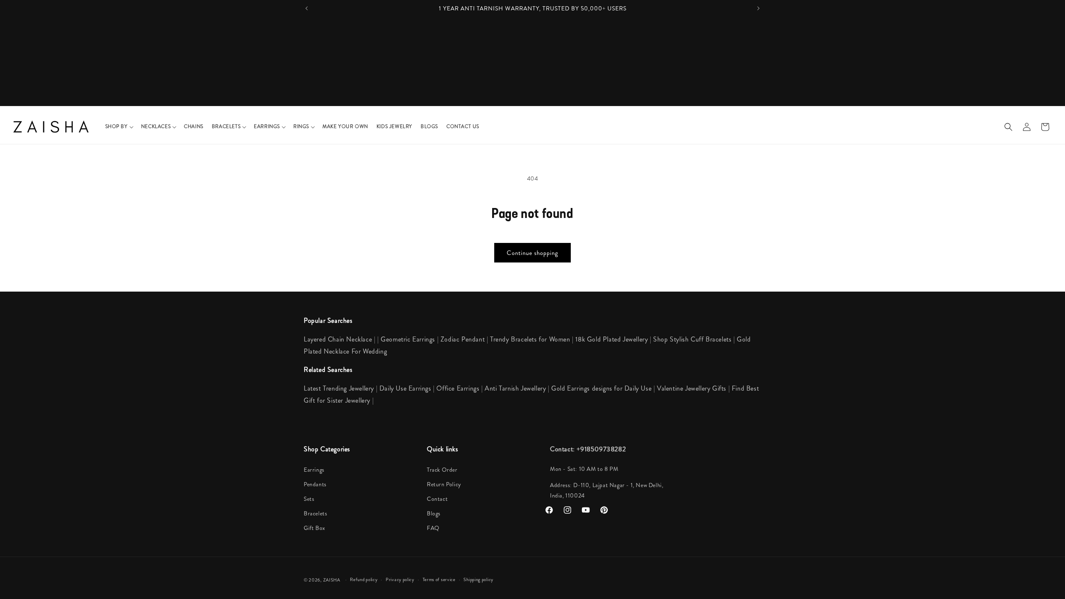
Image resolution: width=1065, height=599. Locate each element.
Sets (309, 499)
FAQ (433, 528)
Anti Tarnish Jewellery (516, 388)
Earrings (314, 469)
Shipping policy (478, 579)
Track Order (442, 469)
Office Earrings (457, 388)
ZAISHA (331, 580)
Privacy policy (400, 579)
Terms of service (439, 579)
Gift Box (314, 528)
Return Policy (444, 484)
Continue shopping (532, 252)
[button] (119, 126)
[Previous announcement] (306, 8)
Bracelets (315, 513)
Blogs (434, 513)
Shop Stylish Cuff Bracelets (692, 339)
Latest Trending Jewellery (339, 388)
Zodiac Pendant (463, 339)
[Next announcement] (758, 8)
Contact (437, 499)
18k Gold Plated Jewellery (611, 339)
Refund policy (363, 579)
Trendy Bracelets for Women (530, 339)
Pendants (315, 484)
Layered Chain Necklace (338, 339)
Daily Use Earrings (405, 388)
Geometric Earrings (408, 339)
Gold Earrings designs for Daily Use (602, 388)
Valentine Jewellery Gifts (692, 388)
